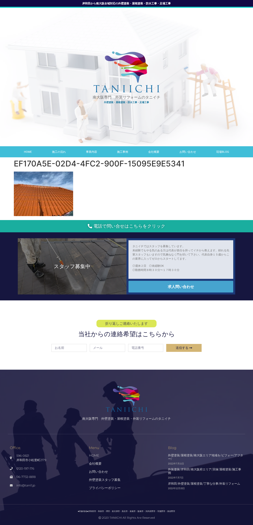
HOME (28, 151)
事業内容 (91, 151)
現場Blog (222, 151)
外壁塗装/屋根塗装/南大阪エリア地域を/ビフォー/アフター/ (205, 457)
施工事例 (122, 151)
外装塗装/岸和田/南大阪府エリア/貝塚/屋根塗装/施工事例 (204, 471)
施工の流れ (59, 151)
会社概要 (153, 151)
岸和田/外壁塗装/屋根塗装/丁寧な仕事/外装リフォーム (204, 483)
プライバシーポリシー (105, 488)
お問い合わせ (187, 151)
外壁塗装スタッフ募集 (105, 480)
